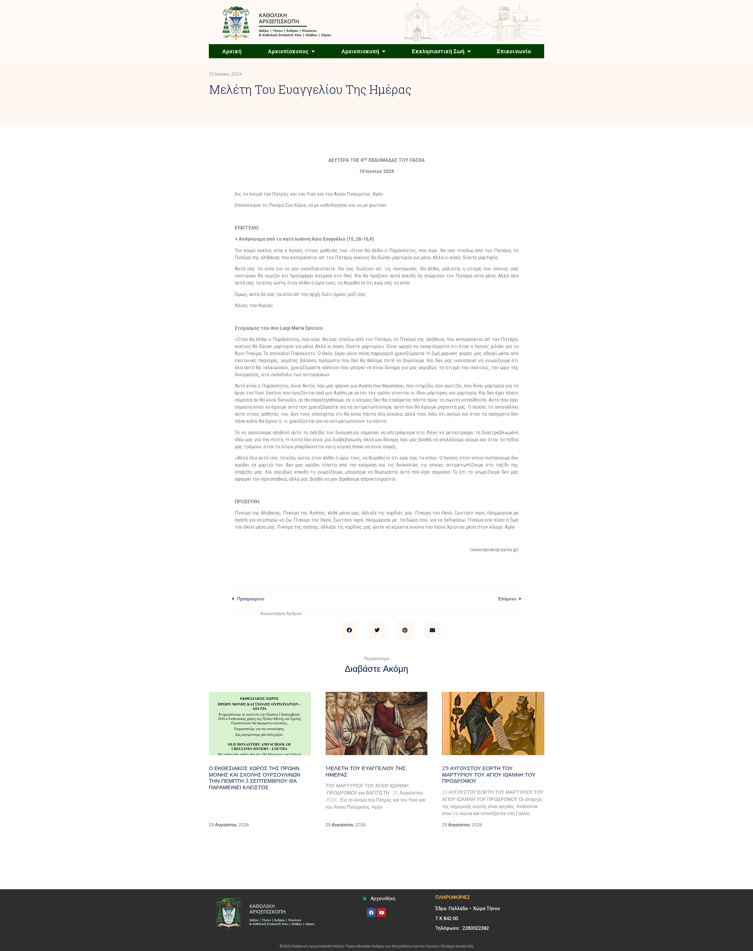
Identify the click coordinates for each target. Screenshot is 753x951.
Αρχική (231, 51)
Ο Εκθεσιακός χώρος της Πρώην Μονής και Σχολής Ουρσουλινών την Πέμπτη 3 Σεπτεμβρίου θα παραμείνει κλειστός (254, 778)
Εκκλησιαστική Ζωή (438, 51)
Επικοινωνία (514, 51)
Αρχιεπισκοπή (360, 51)
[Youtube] (381, 912)
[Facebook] (371, 912)
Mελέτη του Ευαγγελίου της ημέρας (366, 771)
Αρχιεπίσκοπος (288, 51)
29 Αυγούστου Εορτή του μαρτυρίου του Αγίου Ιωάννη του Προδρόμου (488, 774)
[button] (349, 630)
